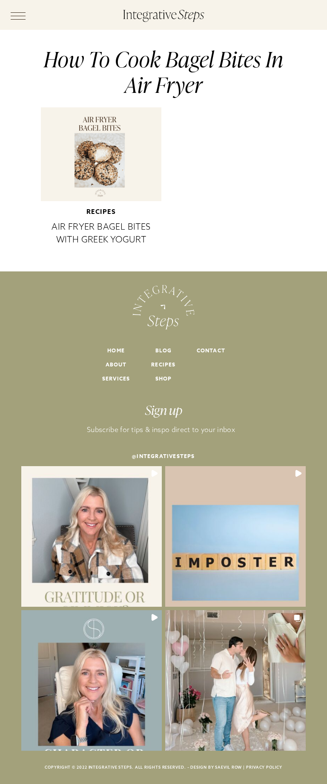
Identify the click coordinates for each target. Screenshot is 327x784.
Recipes (101, 211)
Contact (211, 350)
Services (116, 378)
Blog (163, 350)
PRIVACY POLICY (264, 767)
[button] (91, 536)
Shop (163, 378)
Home (116, 350)
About (116, 364)
